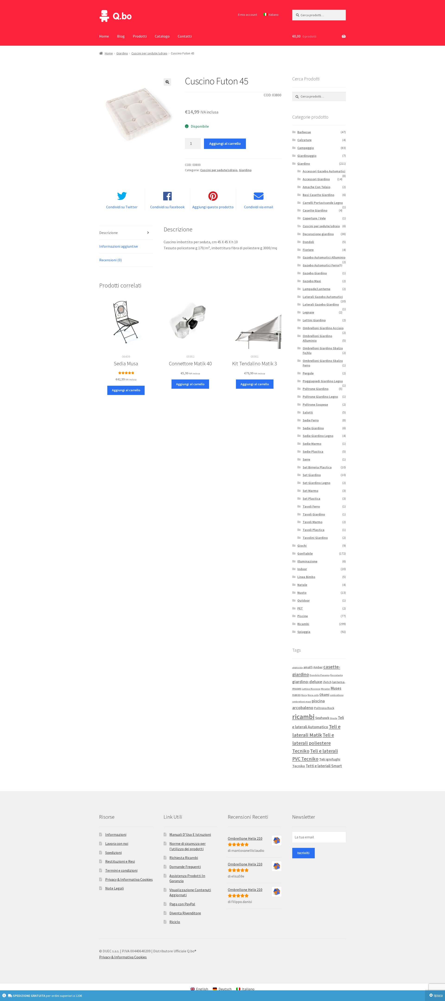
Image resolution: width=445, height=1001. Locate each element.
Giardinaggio (306, 156)
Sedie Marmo (312, 444)
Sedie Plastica (313, 451)
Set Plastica (311, 498)
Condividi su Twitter (121, 207)
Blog (121, 36)
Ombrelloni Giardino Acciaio (323, 328)
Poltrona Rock (324, 708)
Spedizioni (113, 852)
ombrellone (336, 695)
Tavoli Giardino (314, 514)
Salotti (308, 412)
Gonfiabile (305, 553)
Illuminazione (307, 561)
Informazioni (115, 834)
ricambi (303, 716)
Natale (302, 585)
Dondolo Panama (320, 675)
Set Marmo (310, 491)
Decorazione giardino (318, 234)
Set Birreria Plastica (317, 467)
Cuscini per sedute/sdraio (149, 53)
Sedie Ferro (311, 420)
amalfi (308, 667)
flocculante (336, 675)
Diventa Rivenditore (185, 913)
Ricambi (303, 624)
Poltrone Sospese (315, 404)
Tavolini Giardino (315, 538)
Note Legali (114, 888)
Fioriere (308, 250)
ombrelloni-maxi (301, 701)
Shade (333, 718)
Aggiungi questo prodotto (213, 207)
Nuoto (301, 592)
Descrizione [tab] (108, 232)
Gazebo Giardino (315, 273)
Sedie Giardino (313, 428)
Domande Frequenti (185, 866)
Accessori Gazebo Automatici (324, 171)
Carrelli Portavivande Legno (323, 203)
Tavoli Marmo (312, 522)
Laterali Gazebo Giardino (321, 304)
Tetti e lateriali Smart (324, 765)
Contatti (185, 36)
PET (300, 608)
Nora (304, 695)
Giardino (122, 53)
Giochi (302, 545)
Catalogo (162, 36)
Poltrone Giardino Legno (320, 397)
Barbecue (304, 132)
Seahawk (322, 718)
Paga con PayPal (182, 904)
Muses (336, 688)
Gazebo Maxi (312, 281)
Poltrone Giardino (315, 389)
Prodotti (140, 36)
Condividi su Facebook (167, 207)
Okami (324, 694)
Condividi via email (258, 207)
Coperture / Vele (314, 218)
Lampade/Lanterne (316, 289)
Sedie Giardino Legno (318, 436)
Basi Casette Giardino (318, 195)
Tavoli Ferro (311, 506)
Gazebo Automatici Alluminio (324, 257)
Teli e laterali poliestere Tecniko (313, 743)
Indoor (302, 569)
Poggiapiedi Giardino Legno (323, 381)
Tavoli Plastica (313, 530)
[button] (167, 82)
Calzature (304, 140)
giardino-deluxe (307, 681)
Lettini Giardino (314, 320)
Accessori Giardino (316, 179)
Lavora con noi (116, 843)
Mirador (325, 688)
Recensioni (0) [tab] (110, 260)
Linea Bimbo (306, 577)
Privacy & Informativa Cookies (129, 879)
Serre (306, 459)
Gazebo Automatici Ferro (321, 265)
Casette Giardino (315, 210)
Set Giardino (312, 475)
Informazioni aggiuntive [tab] (118, 246)
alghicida (297, 667)
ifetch (327, 682)
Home (104, 36)
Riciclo (174, 921)
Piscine (302, 616)
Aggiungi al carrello (225, 143)
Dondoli (308, 242)
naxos (296, 695)
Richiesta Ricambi (183, 857)
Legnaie (308, 312)
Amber (318, 667)
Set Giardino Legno (316, 483)
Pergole (308, 373)
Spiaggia (303, 632)
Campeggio (305, 148)
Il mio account (247, 15)
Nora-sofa (313, 695)
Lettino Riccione (311, 688)
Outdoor (303, 600)
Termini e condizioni (121, 870)
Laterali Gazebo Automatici (323, 297)
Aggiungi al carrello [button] (126, 390)
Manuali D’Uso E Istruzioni (190, 834)
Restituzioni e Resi (120, 861)
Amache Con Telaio (316, 187)
